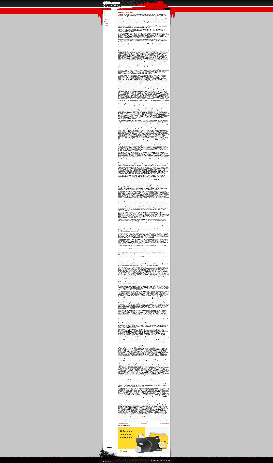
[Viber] (127, 425)
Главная (106, 11)
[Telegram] (123, 425)
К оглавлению (144, 423)
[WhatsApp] (129, 425)
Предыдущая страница (123, 423)
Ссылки (163, 460)
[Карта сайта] (167, 9)
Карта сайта (159, 460)
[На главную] (164, 9)
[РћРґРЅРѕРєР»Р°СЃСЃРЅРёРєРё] (121, 425)
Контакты (168, 460)
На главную (153, 460)
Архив (105, 21)
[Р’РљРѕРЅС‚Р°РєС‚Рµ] (119, 425)
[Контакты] (169, 9)
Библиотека (107, 19)
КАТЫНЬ (111, 5)
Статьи (106, 25)
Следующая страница (164, 423)
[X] (125, 425)
